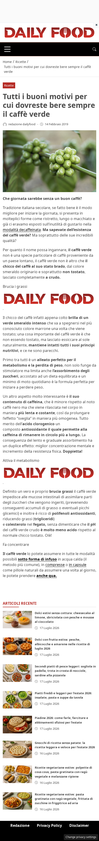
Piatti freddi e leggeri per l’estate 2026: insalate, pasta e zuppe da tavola (63, 695)
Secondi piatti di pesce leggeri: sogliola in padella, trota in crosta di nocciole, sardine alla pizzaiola (65, 670)
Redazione (19, 825)
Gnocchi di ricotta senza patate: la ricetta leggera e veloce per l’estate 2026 (65, 745)
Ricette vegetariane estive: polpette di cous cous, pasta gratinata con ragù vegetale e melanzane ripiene (63, 771)
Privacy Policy (49, 825)
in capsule (77, 564)
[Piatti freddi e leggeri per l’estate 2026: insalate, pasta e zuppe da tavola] (17, 699)
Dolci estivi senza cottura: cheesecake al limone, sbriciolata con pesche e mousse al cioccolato (64, 617)
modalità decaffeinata (22, 229)
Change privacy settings (81, 837)
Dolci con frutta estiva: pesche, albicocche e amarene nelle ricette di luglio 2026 (62, 643)
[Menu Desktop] (7, 49)
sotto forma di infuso (37, 559)
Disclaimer (79, 825)
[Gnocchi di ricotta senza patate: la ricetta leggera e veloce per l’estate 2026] (17, 749)
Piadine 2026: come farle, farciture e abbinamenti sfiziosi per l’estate (61, 720)
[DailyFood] (49, 32)
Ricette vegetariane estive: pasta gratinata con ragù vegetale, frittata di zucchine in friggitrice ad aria (64, 798)
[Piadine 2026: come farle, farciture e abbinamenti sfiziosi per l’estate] (17, 724)
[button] (94, 49)
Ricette (9, 85)
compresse (55, 564)
